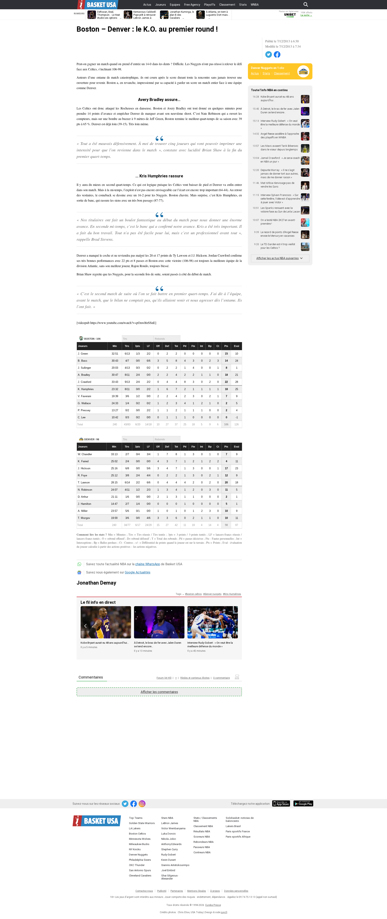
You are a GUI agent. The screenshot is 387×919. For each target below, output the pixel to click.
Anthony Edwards (171, 844)
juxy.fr (224, 912)
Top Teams (136, 817)
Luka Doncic (168, 833)
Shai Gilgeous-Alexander (169, 877)
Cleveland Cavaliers (140, 875)
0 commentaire (221, 678)
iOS (282, 804)
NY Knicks (135, 849)
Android (303, 804)
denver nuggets (213, 594)
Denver (89, 439)
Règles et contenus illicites (195, 678)
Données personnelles (236, 891)
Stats (266, 73)
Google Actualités (137, 572)
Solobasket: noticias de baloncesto (240, 819)
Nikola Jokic (168, 838)
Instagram (142, 804)
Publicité (161, 891)
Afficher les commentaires (159, 692)
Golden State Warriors (142, 823)
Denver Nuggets (138, 854)
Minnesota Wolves (140, 838)
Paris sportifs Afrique (238, 836)
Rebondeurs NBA (203, 841)
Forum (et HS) (164, 678)
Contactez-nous (144, 891)
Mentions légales (196, 891)
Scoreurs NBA (202, 836)
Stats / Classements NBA (205, 819)
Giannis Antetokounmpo (175, 865)
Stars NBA (167, 817)
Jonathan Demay (96, 583)
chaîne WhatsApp (147, 564)
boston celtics (194, 594)
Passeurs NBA (202, 847)
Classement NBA (203, 826)
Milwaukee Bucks (139, 844)
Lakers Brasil (233, 826)
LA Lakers (134, 828)
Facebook (277, 54)
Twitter (269, 54)
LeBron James (169, 823)
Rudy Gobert (168, 854)
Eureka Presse (213, 905)
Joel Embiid (168, 870)
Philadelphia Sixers (140, 859)
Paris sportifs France (238, 831)
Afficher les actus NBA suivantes (277, 258)
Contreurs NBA (202, 852)
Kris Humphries (232, 594)
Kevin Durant (168, 859)
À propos (215, 891)
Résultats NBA (202, 831)
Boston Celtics (137, 833)
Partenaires (177, 891)
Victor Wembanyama (173, 828)
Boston (89, 338)
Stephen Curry (169, 849)
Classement (282, 73)
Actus (255, 73)
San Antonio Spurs (140, 870)
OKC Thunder (137, 865)
